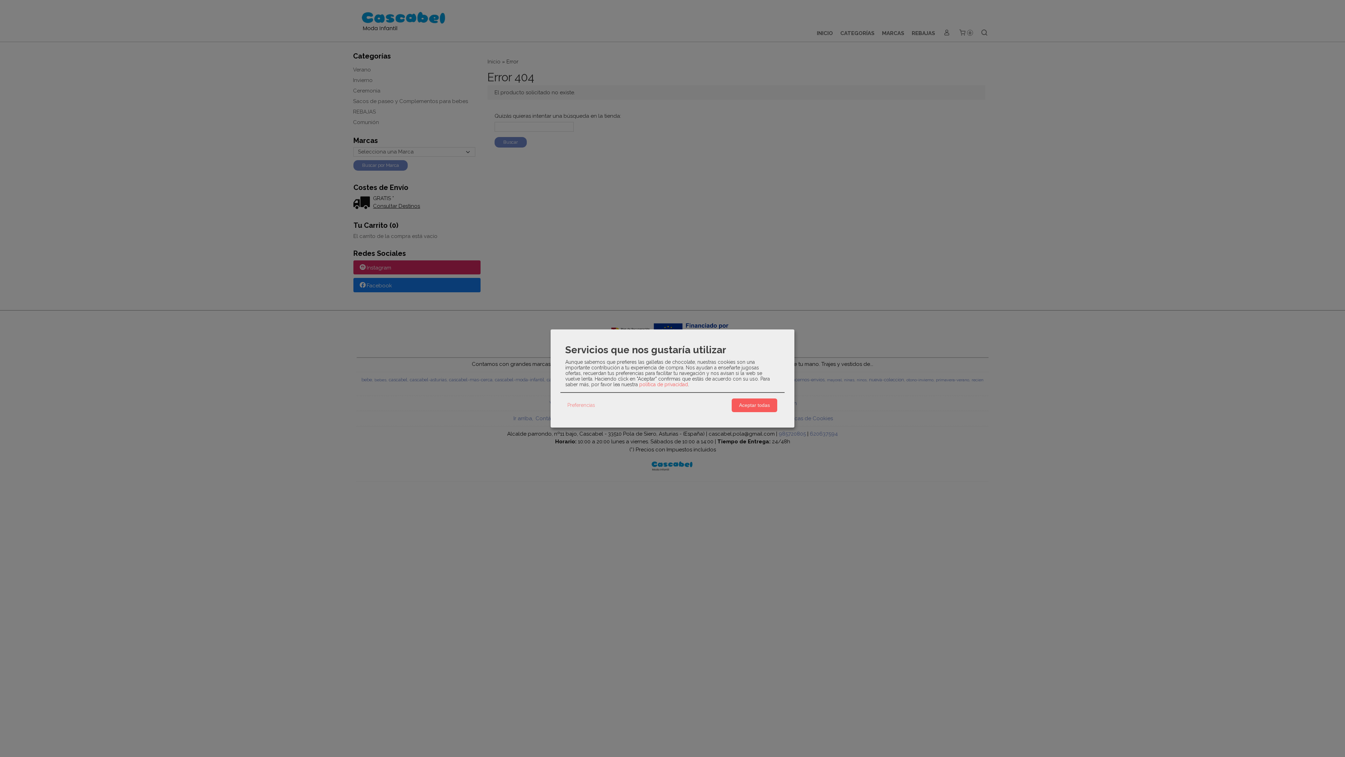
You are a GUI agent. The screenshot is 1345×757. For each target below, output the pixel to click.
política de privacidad (663, 384)
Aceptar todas (754, 405)
